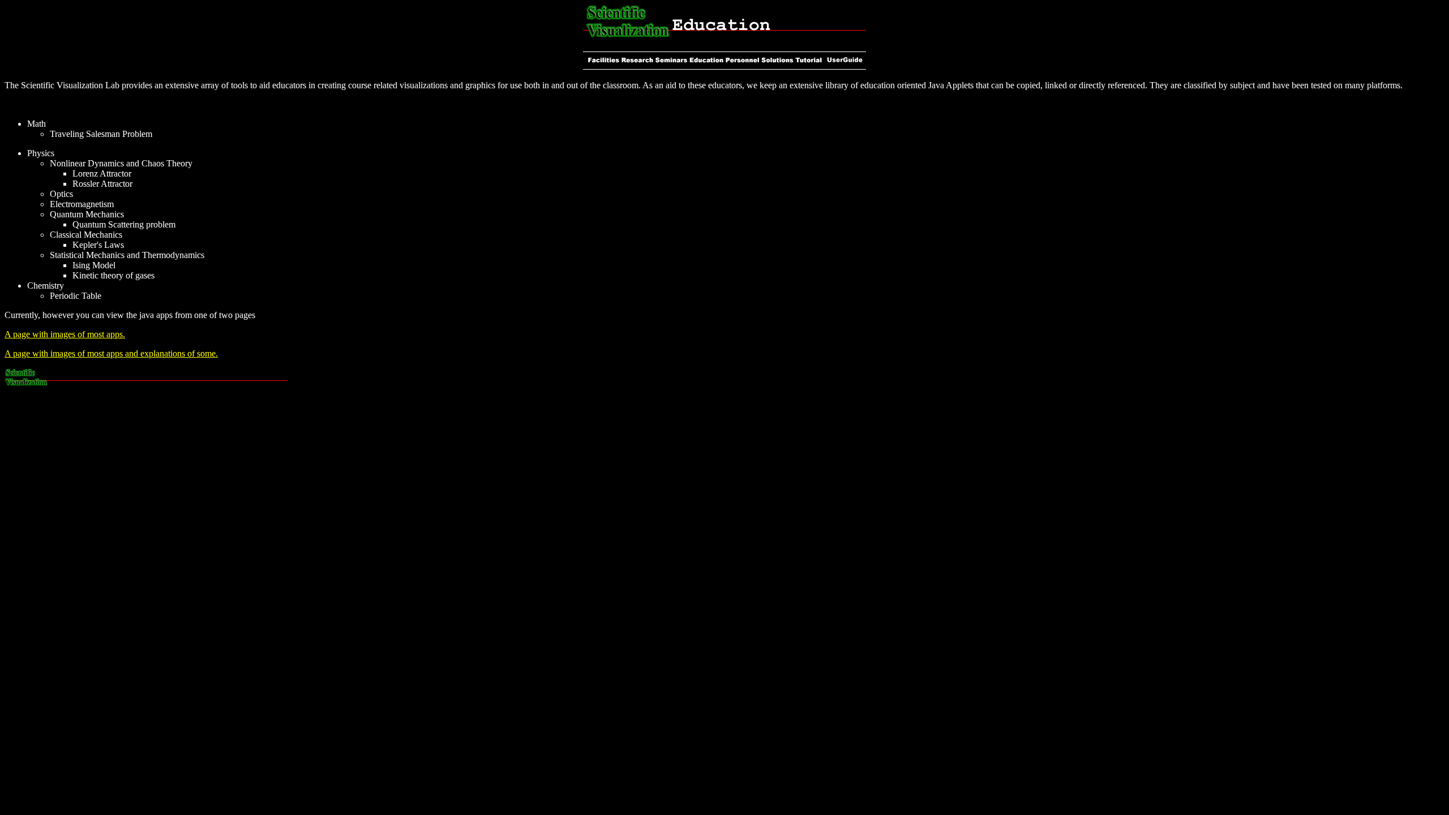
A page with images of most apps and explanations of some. (111, 353)
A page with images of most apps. (65, 334)
